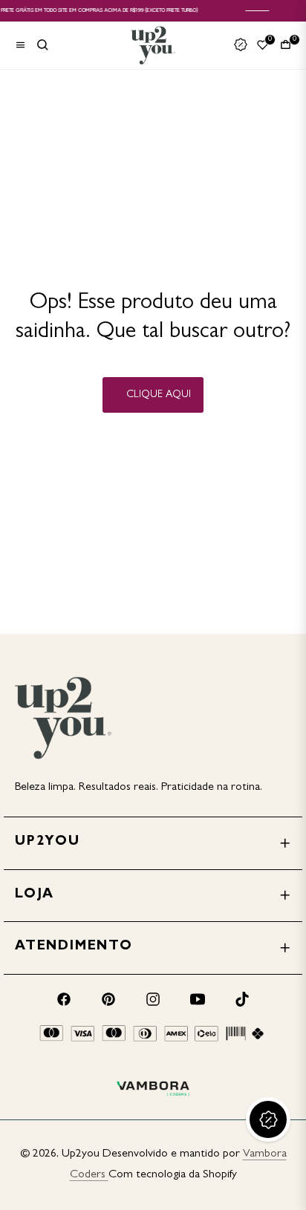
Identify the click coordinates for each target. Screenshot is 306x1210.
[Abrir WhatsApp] (269, 1172)
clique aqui (158, 395)
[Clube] (240, 45)
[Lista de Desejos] (262, 45)
